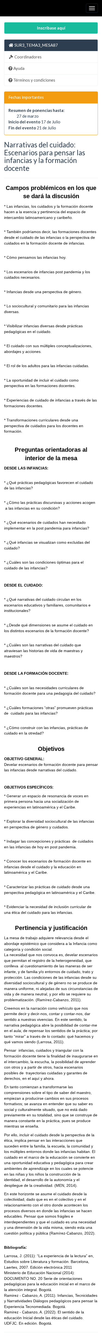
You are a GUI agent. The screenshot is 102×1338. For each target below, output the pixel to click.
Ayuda (18, 68)
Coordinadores (28, 56)
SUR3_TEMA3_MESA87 (36, 45)
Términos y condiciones (34, 80)
